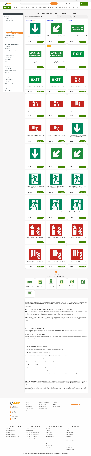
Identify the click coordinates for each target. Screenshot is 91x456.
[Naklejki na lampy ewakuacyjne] (82, 282)
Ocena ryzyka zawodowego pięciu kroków (33, 439)
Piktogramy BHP (8, 39)
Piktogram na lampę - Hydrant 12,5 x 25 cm (35, 135)
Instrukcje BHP (8, 428)
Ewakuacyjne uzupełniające (11, 28)
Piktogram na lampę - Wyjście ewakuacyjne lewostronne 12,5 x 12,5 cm (56, 187)
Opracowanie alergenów (70, 443)
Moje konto (55, 402)
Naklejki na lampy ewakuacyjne (12, 33)
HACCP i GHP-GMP (76, 438)
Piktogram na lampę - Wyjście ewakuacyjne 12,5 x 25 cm (56, 62)
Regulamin (55, 404)
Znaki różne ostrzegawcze (10, 61)
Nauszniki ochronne (69, 434)
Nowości (27, 411)
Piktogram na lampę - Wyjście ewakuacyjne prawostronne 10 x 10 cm (35, 212)
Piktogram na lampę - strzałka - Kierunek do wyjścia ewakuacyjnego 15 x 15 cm (35, 161)
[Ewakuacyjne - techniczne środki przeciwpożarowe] (50, 281)
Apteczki (67, 430)
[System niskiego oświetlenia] (72, 282)
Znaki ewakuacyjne (8, 18)
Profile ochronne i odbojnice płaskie (11, 83)
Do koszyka (40, 41)
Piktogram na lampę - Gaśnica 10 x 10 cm (35, 237)
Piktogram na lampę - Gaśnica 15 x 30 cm (56, 111)
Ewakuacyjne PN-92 (9, 20)
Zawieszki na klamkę (9, 79)
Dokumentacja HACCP (70, 440)
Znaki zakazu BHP (49, 441)
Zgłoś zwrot (28, 410)
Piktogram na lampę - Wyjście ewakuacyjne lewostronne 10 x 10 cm (35, 187)
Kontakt (27, 413)
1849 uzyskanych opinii (76, 407)
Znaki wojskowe (8, 59)
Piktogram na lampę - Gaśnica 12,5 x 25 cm (35, 111)
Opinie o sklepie (76, 401)
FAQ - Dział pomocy (42, 406)
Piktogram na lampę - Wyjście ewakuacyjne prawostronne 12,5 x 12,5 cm (56, 212)
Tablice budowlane (8, 63)
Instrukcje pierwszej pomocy (10, 434)
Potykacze (7, 88)
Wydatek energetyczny (29, 430)
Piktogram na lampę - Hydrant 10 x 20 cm (77, 111)
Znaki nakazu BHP (49, 445)
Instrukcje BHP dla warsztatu (10, 441)
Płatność (27, 404)
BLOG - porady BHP (42, 404)
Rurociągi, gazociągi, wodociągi (10, 70)
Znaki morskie (7, 48)
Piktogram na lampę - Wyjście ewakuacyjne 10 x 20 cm (35, 62)
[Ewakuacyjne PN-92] (29, 283)
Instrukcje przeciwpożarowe (10, 430)
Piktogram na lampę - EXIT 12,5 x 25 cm (35, 86)
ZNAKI (33, 7)
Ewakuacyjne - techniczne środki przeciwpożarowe (12, 25)
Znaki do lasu (7, 66)
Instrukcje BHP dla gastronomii (11, 439)
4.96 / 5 (76, 406)
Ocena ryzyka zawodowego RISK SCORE (32, 434)
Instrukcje (16, 7)
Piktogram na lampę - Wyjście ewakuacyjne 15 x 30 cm (77, 36)
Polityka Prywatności (56, 406)
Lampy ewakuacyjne (10, 35)
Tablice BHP (48, 430)
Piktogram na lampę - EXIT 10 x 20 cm (77, 61)
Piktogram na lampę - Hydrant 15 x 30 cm (56, 135)
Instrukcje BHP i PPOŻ (15, 426)
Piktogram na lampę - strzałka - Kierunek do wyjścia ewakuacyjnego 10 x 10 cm (77, 136)
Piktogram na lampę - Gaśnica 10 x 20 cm (77, 86)
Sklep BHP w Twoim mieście (44, 402)
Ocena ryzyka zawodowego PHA (31, 436)
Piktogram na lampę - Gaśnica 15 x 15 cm (77, 237)
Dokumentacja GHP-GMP (70, 442)
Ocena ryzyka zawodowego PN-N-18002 (32, 432)
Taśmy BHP (7, 81)
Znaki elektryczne (8, 46)
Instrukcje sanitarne (9, 432)
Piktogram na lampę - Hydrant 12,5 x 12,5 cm (56, 261)
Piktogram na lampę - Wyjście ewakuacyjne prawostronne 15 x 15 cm (77, 212)
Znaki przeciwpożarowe (9, 37)
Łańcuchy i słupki (8, 85)
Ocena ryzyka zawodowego (30, 428)
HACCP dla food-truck (70, 449)
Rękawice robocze (69, 432)
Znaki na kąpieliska (8, 68)
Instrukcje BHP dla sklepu (10, 438)
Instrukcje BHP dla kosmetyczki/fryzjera (12, 436)
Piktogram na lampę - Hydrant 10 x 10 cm (35, 261)
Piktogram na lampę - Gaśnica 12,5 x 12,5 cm (56, 237)
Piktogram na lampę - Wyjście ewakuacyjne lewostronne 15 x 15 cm (77, 187)
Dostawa (27, 402)
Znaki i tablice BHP (7, 16)
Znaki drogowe (8, 57)
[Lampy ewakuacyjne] (29, 293)
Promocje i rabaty (29, 406)
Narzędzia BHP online (43, 408)
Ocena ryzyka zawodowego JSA (31, 438)
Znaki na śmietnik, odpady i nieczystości (12, 44)
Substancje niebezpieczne (10, 77)
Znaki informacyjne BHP (50, 443)
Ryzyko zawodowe (25, 7)
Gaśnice (67, 428)
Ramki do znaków (8, 90)
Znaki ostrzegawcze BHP (50, 439)
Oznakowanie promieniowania (10, 50)
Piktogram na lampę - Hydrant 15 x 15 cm (77, 261)
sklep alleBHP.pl (65, 453)
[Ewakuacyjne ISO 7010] (40, 283)
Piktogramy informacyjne (9, 55)
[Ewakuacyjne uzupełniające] (61, 282)
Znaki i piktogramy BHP (55, 426)
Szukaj (54, 3)
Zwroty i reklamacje (29, 408)
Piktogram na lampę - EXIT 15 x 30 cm (56, 86)
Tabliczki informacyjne (9, 53)
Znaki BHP (48, 428)
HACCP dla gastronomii (70, 447)
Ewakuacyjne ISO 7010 (10, 22)
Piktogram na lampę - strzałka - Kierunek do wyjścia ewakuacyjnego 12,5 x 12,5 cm (35, 36)
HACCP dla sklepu (69, 445)
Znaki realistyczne (8, 72)
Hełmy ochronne (69, 436)
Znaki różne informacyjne (9, 74)
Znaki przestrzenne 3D (9, 42)
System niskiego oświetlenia (11, 31)
